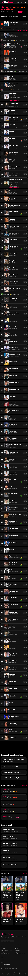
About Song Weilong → (14, 242)
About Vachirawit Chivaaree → (15, 183)
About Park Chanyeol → (14, 120)
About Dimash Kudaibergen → (12, 47)
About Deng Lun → (13, 161)
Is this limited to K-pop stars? (12, 772)
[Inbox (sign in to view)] (18, 2)
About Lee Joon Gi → (13, 79)
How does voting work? (11, 767)
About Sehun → (12, 141)
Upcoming (3, 948)
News (16, 948)
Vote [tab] (2, 16)
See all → (24, 785)
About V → (11, 86)
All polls (3, 947)
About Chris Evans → (14, 481)
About (2, 959)
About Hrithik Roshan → (14, 154)
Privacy (3, 960)
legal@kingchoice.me (20, 953)
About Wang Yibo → (13, 113)
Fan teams (17, 947)
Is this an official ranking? (11, 778)
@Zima (4, 789)
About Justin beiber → (14, 301)
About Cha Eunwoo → (14, 96)
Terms (2, 962)
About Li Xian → (12, 419)
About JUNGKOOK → (13, 25)
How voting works (5, 964)
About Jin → (12, 67)
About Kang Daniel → (14, 193)
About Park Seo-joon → (14, 147)
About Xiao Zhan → (13, 36)
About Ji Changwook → (14, 106)
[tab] (10, 17)
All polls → (24, 873)
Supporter (17, 952)
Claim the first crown (21, 30)
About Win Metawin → (14, 60)
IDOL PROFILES (5, 953)
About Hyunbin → (13, 134)
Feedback (17, 950)
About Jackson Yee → (14, 405)
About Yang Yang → (13, 127)
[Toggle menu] (25, 2)
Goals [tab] (5, 16)
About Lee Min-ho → (13, 53)
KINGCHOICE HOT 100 (6, 950)
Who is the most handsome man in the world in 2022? (13, 760)
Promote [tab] (15, 16)
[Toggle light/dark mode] (21, 2)
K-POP (2, 952)
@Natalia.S (5, 816)
